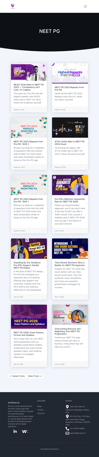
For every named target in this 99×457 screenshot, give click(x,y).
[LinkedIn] (15, 431)
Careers (40, 410)
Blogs (39, 406)
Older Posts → (35, 376)
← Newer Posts (17, 376)
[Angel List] (25, 431)
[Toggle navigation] (85, 6)
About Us (41, 413)
